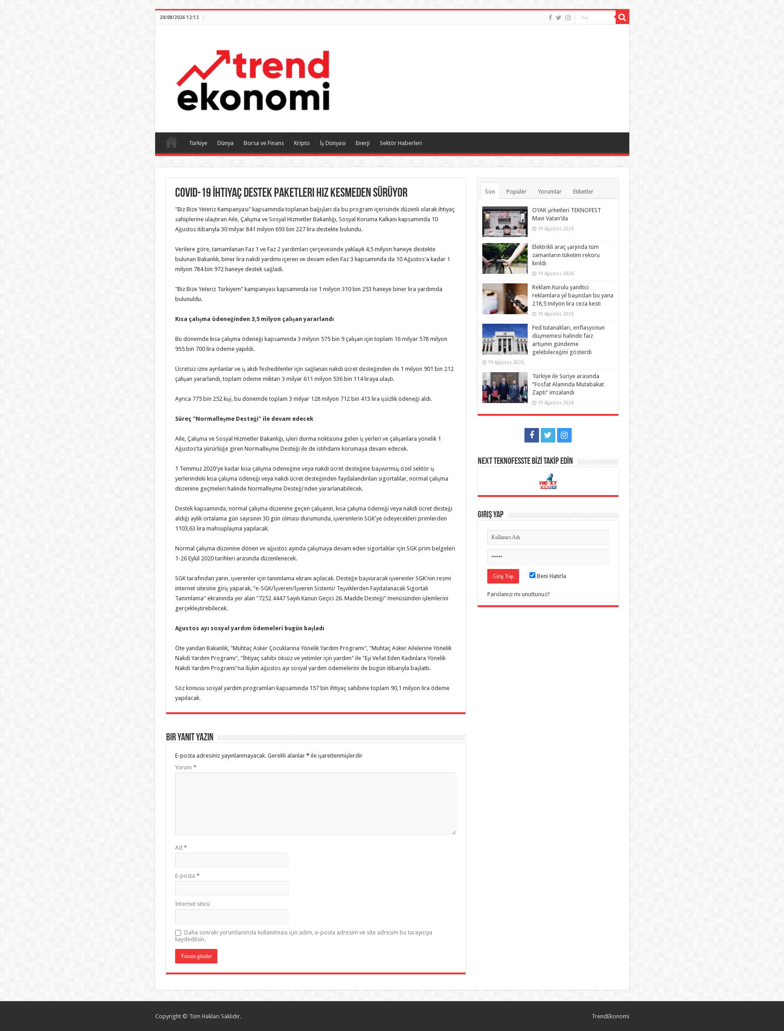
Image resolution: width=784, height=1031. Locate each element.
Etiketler (583, 191)
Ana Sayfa (171, 141)
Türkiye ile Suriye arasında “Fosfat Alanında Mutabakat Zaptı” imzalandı (568, 384)
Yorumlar (550, 191)
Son (490, 191)
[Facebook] (550, 17)
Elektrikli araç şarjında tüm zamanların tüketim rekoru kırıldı (566, 255)
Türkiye (198, 143)
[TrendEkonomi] (252, 77)
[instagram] (568, 17)
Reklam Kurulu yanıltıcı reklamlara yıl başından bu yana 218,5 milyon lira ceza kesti (572, 295)
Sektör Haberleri (401, 143)
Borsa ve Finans (264, 143)
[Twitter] (559, 17)
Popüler (516, 191)
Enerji (363, 143)
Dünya (225, 143)
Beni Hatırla (550, 576)
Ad (181, 847)
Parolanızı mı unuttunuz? (518, 594)
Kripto (302, 143)
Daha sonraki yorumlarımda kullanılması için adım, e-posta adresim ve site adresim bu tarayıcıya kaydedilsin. (303, 936)
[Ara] (622, 17)
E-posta (187, 875)
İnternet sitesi (192, 903)
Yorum (185, 767)
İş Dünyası (333, 143)
